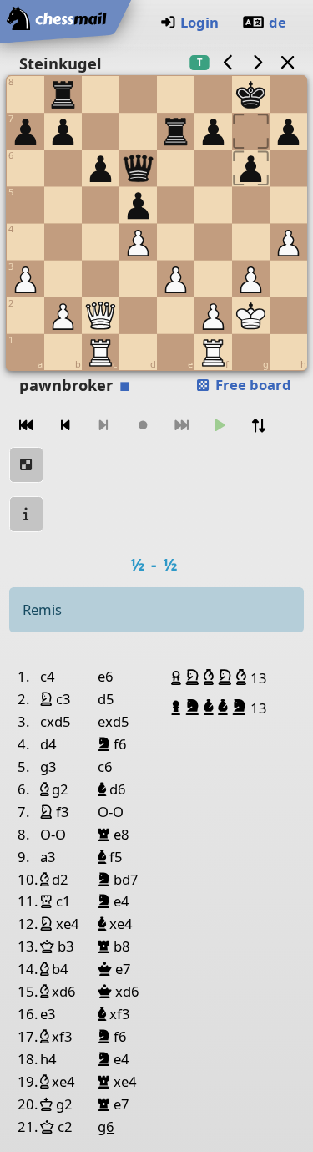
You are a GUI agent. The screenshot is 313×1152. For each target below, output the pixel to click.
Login (199, 22)
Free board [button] (251, 384)
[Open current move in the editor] (26, 465)
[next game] (258, 62)
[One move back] (65, 426)
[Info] (26, 514)
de (277, 22)
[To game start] (26, 426)
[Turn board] (258, 426)
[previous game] (228, 62)
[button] (178, 677)
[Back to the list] (287, 62)
